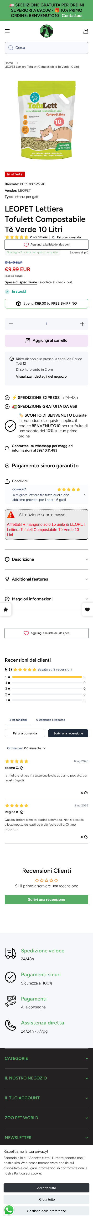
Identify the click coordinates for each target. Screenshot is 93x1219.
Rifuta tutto (46, 1199)
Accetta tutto (46, 1188)
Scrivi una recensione (46, 899)
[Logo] (46, 31)
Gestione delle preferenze (46, 1211)
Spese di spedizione (21, 282)
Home (9, 63)
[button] (85, 31)
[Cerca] (9, 48)
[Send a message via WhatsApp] (9, 1210)
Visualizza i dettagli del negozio (41, 376)
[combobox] (46, 48)
